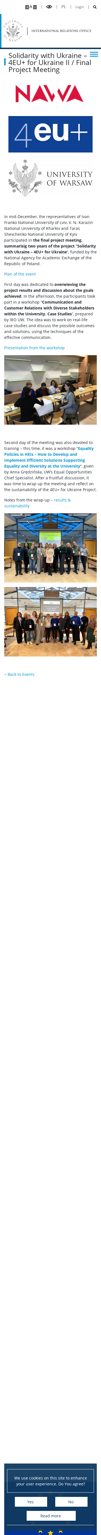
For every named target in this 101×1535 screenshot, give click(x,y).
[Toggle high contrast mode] (49, 7)
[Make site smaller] (35, 7)
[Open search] (93, 7)
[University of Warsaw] (13, 30)
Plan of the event (20, 274)
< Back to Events (19, 674)
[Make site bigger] (27, 7)
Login (79, 7)
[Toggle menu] (94, 54)
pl (63, 6)
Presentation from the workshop (34, 347)
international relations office (47, 31)
